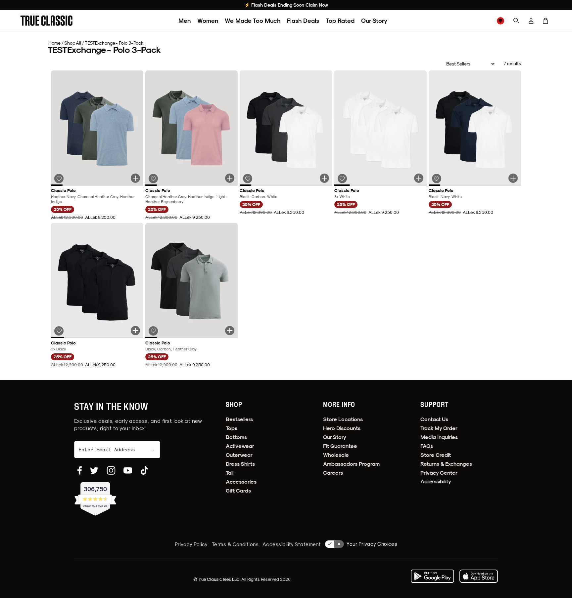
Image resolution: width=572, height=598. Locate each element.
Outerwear (239, 455)
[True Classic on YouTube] (127, 470)
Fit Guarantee (340, 446)
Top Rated (340, 20)
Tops (231, 428)
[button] (545, 21)
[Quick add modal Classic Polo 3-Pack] (135, 178)
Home (54, 43)
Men (184, 20)
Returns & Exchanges (446, 463)
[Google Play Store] (432, 576)
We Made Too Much (252, 20)
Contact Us (434, 419)
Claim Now (317, 5)
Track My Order (438, 428)
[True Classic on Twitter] (94, 470)
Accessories (241, 481)
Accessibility (435, 481)
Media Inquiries (439, 437)
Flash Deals (303, 20)
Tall (229, 472)
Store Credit (435, 455)
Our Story (374, 20)
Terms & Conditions (235, 544)
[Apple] (478, 576)
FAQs (426, 446)
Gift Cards (238, 490)
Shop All (72, 43)
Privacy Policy (191, 544)
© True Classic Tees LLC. (217, 579)
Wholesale (336, 455)
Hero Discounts (341, 428)
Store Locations (343, 419)
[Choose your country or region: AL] (500, 20)
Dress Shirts (240, 463)
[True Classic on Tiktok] (144, 470)
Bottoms (236, 437)
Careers (333, 472)
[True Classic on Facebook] (79, 470)
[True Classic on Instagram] (111, 470)
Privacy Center (438, 472)
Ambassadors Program (351, 463)
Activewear (240, 446)
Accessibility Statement (291, 544)
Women (207, 20)
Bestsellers (239, 419)
